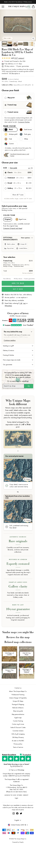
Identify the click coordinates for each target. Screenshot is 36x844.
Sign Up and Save (27, 424)
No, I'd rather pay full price (27, 427)
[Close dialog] (35, 412)
